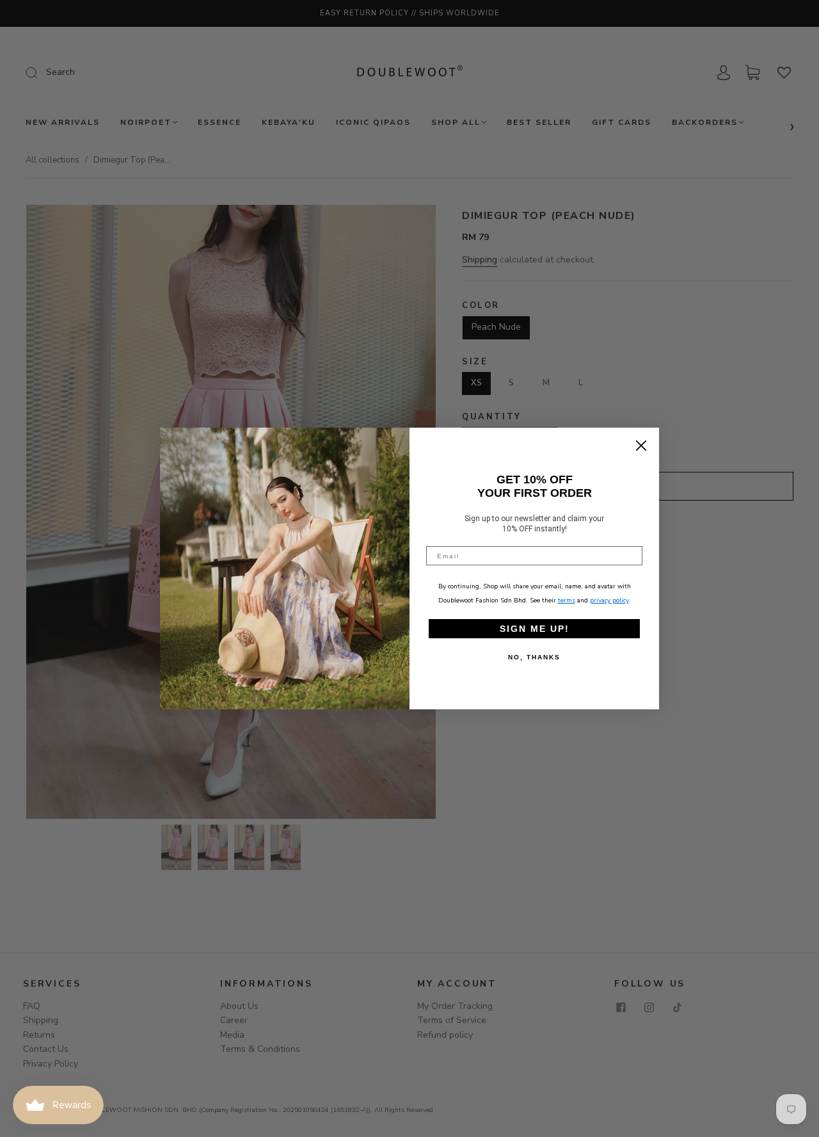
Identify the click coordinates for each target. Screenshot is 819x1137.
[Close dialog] (641, 445)
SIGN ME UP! (534, 629)
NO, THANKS (534, 657)
